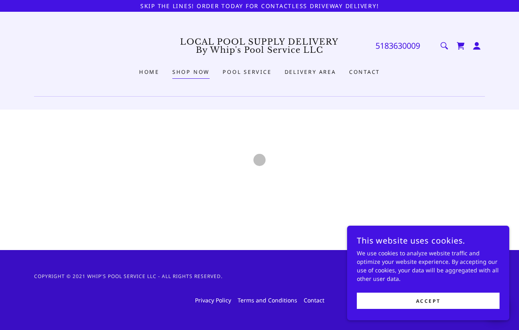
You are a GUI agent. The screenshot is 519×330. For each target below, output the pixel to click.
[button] (461, 46)
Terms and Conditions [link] (267, 300)
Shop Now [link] (191, 71)
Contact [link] (364, 71)
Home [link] (149, 71)
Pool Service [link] (247, 71)
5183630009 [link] (397, 45)
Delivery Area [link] (310, 71)
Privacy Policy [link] (213, 300)
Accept (428, 301)
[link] (259, 50)
